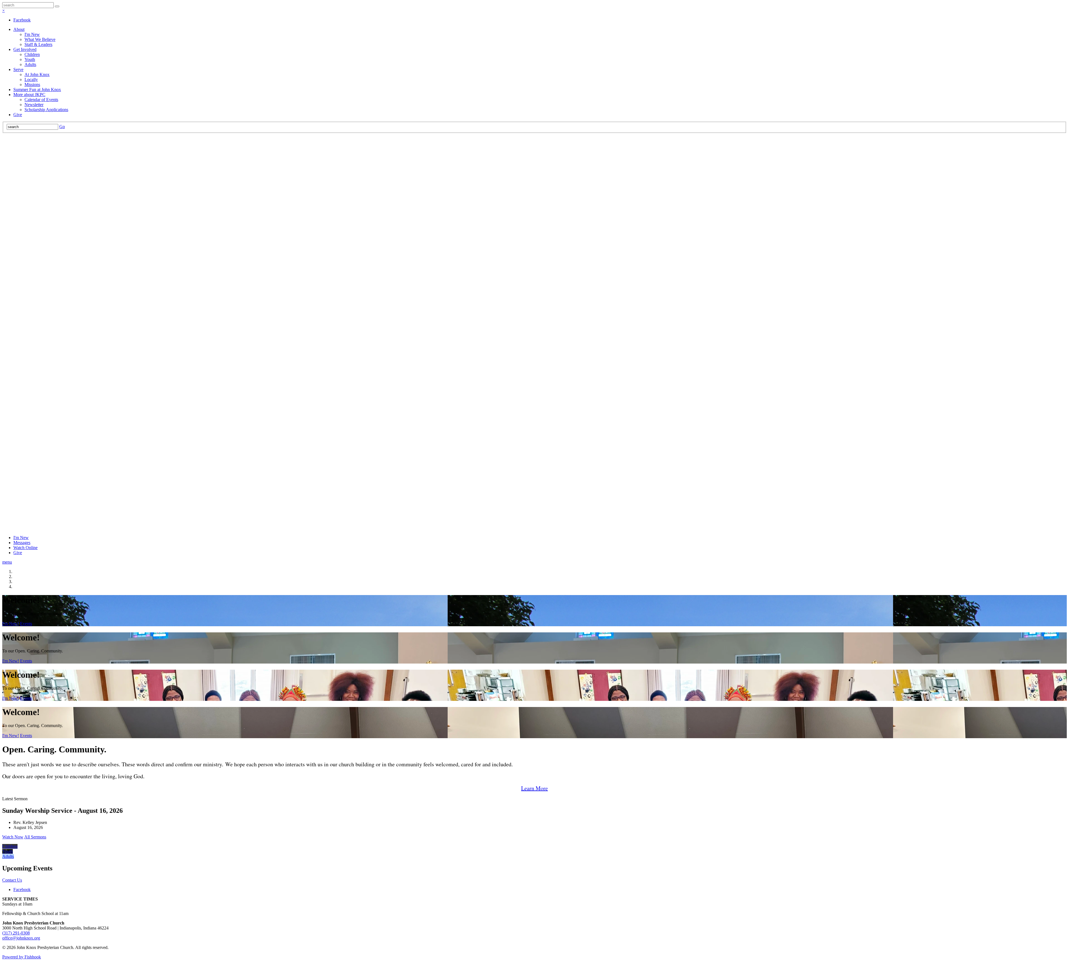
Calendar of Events (41, 99)
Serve (18, 69)
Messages (21, 542)
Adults (30, 64)
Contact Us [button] (12, 880)
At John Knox (37, 74)
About (18, 29)
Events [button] (26, 623)
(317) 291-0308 (16, 933)
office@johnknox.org (21, 938)
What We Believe (39, 39)
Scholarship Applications (46, 109)
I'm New (32, 34)
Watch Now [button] (12, 837)
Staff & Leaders (38, 44)
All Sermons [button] (35, 837)
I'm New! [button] (10, 623)
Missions (32, 84)
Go (62, 126)
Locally (31, 79)
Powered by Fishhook (21, 957)
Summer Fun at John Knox (37, 89)
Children (32, 54)
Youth (29, 59)
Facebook (22, 20)
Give (17, 114)
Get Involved (24, 49)
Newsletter (33, 104)
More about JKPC (29, 94)
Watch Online (25, 547)
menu (7, 562)
